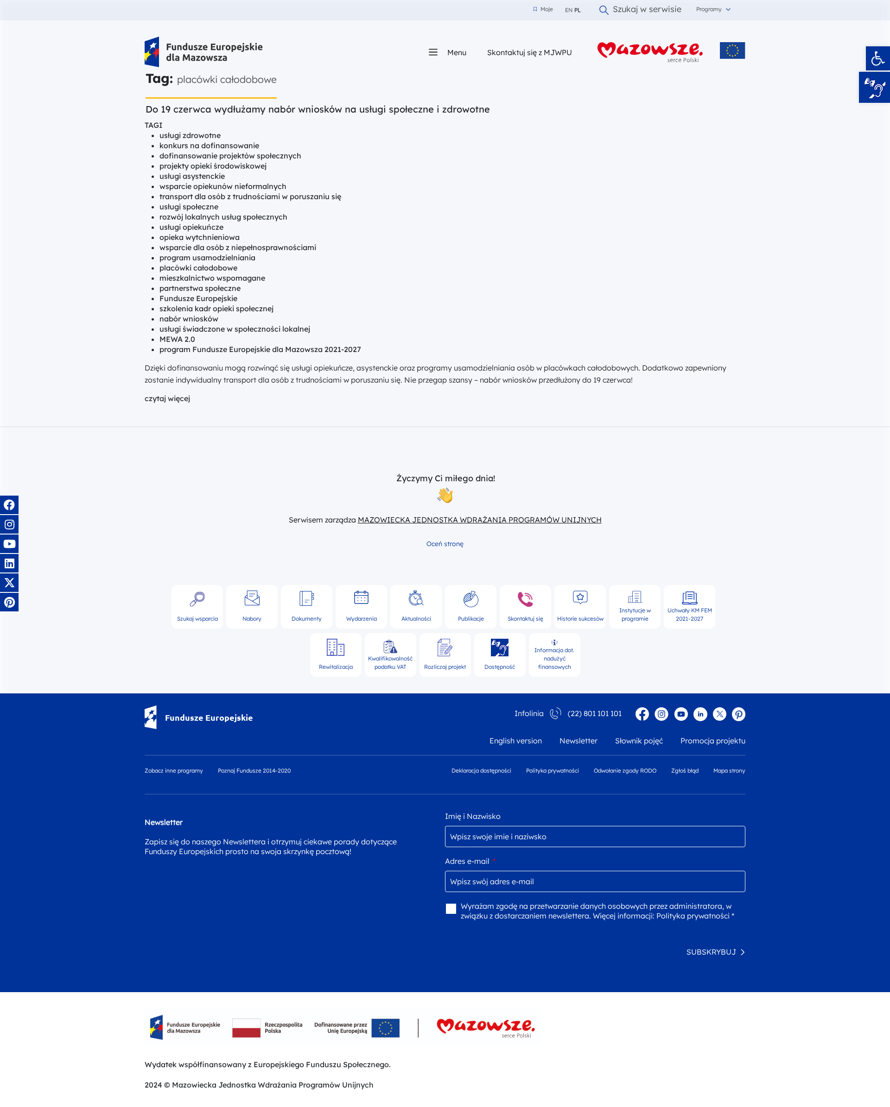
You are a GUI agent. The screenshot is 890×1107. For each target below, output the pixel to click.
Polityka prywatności (552, 770)
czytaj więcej (167, 398)
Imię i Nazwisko (473, 816)
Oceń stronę (445, 544)
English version (516, 740)
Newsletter (578, 740)
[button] (878, 58)
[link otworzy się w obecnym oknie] (204, 52)
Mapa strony (729, 770)
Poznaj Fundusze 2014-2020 (254, 770)
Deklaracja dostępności (481, 770)
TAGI (154, 125)
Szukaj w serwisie (647, 10)
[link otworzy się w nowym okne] (650, 52)
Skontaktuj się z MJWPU (529, 52)
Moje (543, 9)
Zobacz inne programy (174, 770)
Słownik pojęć (639, 740)
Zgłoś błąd (685, 770)
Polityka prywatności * (695, 915)
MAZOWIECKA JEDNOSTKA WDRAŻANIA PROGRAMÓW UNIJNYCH (480, 519)
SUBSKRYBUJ (711, 951)
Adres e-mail (470, 861)
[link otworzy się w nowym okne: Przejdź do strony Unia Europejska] (732, 50)
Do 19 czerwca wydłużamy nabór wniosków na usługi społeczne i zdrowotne (318, 109)
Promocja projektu (712, 740)
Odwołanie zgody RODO (625, 770)
